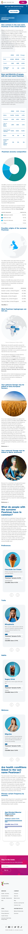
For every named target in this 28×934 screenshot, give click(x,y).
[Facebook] (6, 927)
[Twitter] (15, 927)
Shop (23, 2)
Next (17, 595)
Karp (25, 369)
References (4, 446)
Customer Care (17, 905)
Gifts (2, 900)
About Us (16, 895)
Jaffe (16, 367)
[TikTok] (21, 927)
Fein (22, 369)
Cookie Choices (4, 915)
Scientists (16, 913)
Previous (11, 595)
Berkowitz (14, 369)
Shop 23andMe (14, 11)
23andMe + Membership (6, 898)
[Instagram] (12, 927)
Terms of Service (4, 911)
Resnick (19, 369)
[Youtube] (9, 927)
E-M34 (6, 362)
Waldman (9, 369)
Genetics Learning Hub (19, 902)
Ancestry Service (4, 895)
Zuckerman (12, 367)
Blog (15, 900)
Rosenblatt (4, 369)
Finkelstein (21, 367)
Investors (16, 893)
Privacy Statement (5, 913)
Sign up (6, 870)
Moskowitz (3, 371)
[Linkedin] (18, 927)
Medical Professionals (18, 911)
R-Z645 (12, 362)
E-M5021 (14, 356)
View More (4, 304)
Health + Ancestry (5, 893)
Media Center (17, 898)
